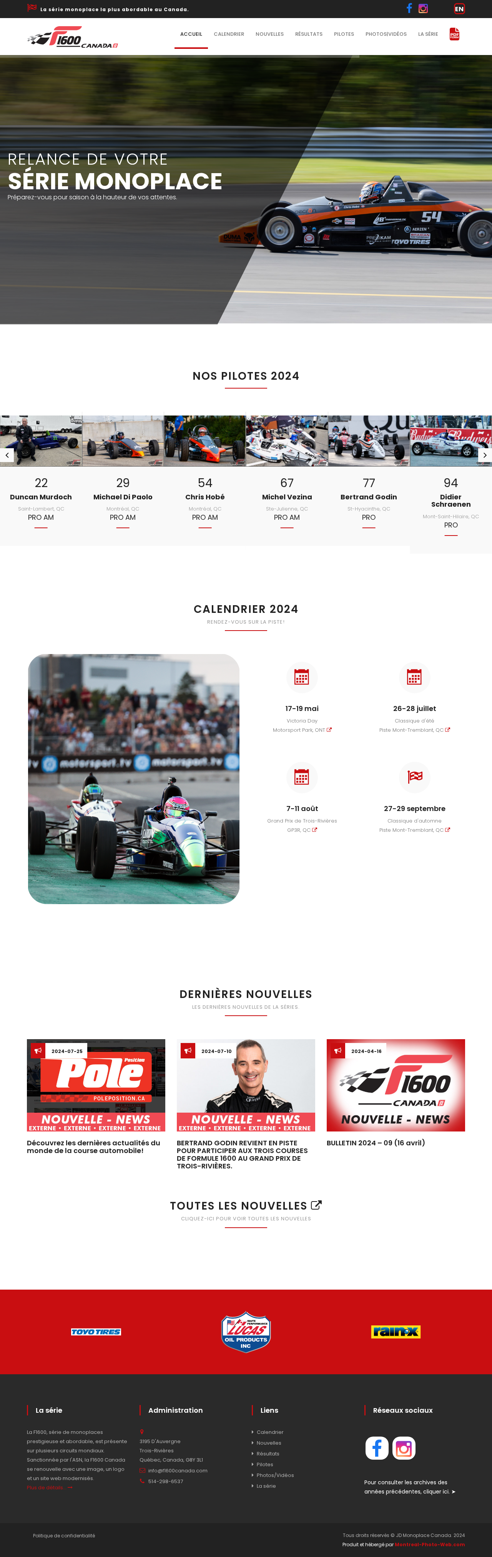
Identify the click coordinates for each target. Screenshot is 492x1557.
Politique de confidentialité (64, 1535)
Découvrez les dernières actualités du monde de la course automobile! (93, 1146)
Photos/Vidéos (275, 1475)
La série (428, 34)
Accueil (191, 34)
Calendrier (229, 34)
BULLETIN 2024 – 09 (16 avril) (376, 1143)
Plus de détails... (47, 1487)
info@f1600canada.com (178, 1470)
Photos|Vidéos (386, 34)
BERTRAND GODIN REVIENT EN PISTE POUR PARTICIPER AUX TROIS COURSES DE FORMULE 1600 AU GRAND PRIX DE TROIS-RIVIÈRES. (242, 1154)
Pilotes (344, 34)
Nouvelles (270, 34)
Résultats (308, 34)
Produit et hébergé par (403, 1544)
